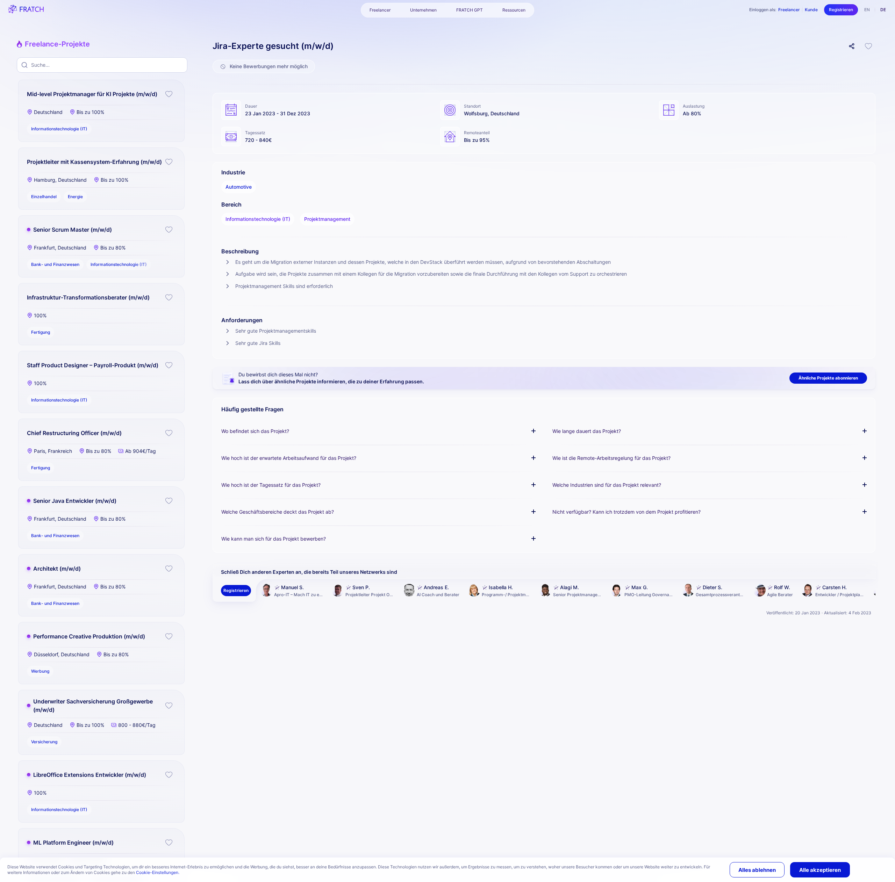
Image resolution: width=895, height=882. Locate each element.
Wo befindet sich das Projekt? (255, 431)
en (867, 9)
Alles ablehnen (757, 870)
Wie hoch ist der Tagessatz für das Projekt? (271, 485)
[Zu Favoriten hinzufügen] (168, 94)
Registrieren (841, 9)
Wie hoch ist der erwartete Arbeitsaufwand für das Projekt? (288, 458)
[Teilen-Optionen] (852, 46)
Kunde (811, 9)
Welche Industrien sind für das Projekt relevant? (606, 485)
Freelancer (789, 9)
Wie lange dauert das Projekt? (586, 431)
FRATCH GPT (469, 10)
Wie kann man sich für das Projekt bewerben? (273, 539)
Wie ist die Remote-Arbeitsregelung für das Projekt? (611, 458)
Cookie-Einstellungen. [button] (157, 872)
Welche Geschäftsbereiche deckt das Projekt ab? (277, 512)
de (883, 9)
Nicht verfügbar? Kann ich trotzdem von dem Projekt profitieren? (626, 512)
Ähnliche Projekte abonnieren (828, 378)
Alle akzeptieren (820, 870)
